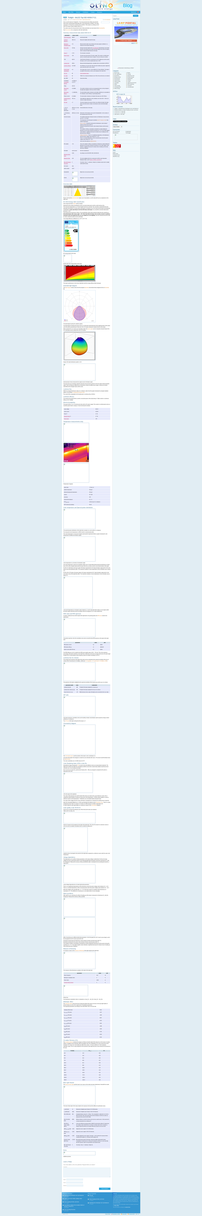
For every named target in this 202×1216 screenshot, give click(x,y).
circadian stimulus (69, 1042)
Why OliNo (70, 12)
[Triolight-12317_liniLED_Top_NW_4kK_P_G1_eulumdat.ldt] (75, 175)
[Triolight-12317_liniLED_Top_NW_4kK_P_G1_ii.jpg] (79, 1154)
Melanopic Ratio (67, 158)
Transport (130, 85)
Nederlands (133, 12)
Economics (116, 75)
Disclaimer (99, 12)
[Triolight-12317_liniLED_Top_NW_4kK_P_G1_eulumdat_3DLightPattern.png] (79, 360)
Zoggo (115, 108)
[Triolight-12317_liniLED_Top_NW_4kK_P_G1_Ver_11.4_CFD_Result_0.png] (75, 995)
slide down (116, 114)
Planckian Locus (99, 802)
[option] (126, 33)
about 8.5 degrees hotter (101, 120)
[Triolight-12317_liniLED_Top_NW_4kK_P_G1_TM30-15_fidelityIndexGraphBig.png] (79, 822)
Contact (93, 12)
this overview (68, 29)
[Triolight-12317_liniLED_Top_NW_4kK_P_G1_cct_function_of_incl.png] (79, 561)
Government (117, 79)
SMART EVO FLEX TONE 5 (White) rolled (73, 1198)
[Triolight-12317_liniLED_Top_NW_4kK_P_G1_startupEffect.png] (79, 916)
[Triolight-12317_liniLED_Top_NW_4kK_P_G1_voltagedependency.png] (79, 882)
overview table (75, 197)
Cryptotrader (128, 131)
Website (64, 1185)
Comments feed (116, 155)
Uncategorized (117, 87)
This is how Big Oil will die (69, 1209)
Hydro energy (117, 81)
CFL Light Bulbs (117, 74)
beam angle (90, 328)
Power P (65, 53)
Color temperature (67, 37)
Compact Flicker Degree (68, 982)
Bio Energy (116, 72)
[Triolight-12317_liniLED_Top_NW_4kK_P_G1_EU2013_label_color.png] (71, 251)
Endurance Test (131, 75)
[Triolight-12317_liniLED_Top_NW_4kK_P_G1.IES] (75, 181)
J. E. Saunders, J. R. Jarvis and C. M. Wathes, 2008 (96, 661)
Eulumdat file (102, 28)
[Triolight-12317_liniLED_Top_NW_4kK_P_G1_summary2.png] (79, 196)
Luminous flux (66, 63)
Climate (129, 74)
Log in (114, 152)
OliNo (115, 84)
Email (64, 1182)
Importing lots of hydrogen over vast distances (128, 108)
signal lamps (67, 759)
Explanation (130, 78)
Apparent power (67, 416)
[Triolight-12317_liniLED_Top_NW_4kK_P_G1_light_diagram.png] (79, 322)
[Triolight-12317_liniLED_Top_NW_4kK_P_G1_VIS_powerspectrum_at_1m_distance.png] (79, 528)
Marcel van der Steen (77, 19)
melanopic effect (68, 1003)
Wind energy (117, 88)
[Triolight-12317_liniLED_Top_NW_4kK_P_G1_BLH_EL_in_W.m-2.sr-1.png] (79, 1104)
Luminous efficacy (67, 65)
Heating (129, 79)
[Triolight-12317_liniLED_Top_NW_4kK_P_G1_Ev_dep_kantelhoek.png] (79, 380)
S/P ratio (65, 102)
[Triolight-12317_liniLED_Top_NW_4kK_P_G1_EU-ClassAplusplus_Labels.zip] (67, 261)
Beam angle (66, 47)
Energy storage (131, 77)
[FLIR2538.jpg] (76, 462)
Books (129, 72)
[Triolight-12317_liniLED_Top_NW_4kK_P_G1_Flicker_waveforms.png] (79, 968)
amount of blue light (69, 1084)
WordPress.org (116, 156)
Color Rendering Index (84, 73)
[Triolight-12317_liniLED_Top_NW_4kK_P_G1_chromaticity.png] (79, 754)
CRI (78, 765)
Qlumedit (87, 287)
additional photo (93, 141)
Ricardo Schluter (118, 110)
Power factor (66, 418)
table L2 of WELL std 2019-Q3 (96, 159)
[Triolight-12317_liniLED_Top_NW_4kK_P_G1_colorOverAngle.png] (78, 608)
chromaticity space (69, 755)
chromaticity (94, 805)
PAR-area (100, 615)
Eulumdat (107, 287)
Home (64, 12)
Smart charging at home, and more (130, 110)
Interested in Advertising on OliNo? (126, 68)
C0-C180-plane (95, 47)
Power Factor (66, 55)
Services (78, 12)
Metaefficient (115, 132)
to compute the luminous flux (78, 392)
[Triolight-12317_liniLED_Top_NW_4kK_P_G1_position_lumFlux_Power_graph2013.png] (79, 281)
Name (64, 1179)
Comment (65, 1166)
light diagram (68, 287)
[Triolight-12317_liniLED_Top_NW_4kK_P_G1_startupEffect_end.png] (79, 935)
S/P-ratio (123, 111)
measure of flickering (79, 950)
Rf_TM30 (65, 75)
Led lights (116, 82)
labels (74, 203)
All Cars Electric (116, 131)
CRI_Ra (65, 73)
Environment (117, 78)
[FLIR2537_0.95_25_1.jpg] (76, 441)
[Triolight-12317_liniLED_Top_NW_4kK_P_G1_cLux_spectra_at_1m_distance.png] (79, 680)
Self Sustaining (131, 84)
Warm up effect (83, 123)
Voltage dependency (84, 135)
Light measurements (87, 19)
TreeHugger (128, 132)
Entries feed (115, 153)
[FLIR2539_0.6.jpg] (76, 482)
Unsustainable (131, 87)
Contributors (85, 12)
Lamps (129, 81)
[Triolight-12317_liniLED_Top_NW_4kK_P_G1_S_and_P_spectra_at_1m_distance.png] (79, 715)
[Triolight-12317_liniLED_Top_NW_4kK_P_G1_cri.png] (78, 792)
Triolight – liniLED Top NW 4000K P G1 (82, 18)
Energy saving (117, 77)
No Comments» (107, 19)
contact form (127, 1207)
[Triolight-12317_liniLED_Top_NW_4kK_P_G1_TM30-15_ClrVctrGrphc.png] (75, 851)
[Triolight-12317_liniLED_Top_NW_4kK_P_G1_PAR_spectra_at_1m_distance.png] (79, 636)
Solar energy (117, 85)
